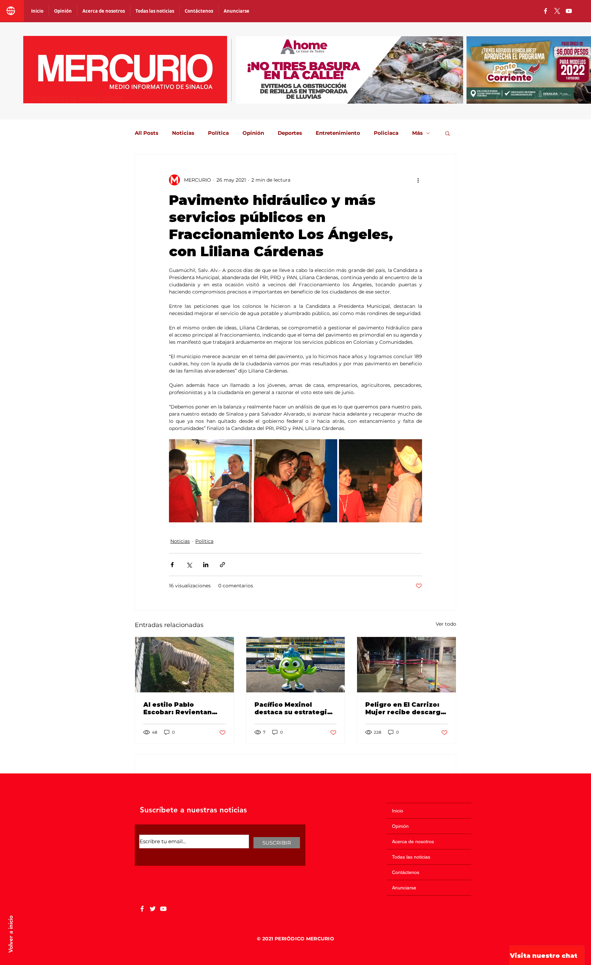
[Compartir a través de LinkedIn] (205, 564)
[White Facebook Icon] (142, 909)
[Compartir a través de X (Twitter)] (189, 564)
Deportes (290, 133)
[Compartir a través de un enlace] (222, 564)
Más (417, 133)
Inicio (397, 810)
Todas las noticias (411, 857)
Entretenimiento (338, 133)
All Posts (146, 133)
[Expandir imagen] (210, 480)
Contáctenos (405, 872)
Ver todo (446, 624)
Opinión (253, 133)
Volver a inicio (10, 934)
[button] (447, 133)
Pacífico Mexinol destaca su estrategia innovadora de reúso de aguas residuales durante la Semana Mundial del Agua (292, 708)
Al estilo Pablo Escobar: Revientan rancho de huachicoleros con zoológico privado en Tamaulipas (180, 708)
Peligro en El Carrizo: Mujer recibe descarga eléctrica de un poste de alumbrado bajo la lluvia (405, 708)
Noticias (183, 133)
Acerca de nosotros (413, 841)
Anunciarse (404, 887)
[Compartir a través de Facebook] (172, 564)
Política (218, 133)
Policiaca (386, 133)
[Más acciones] (418, 180)
